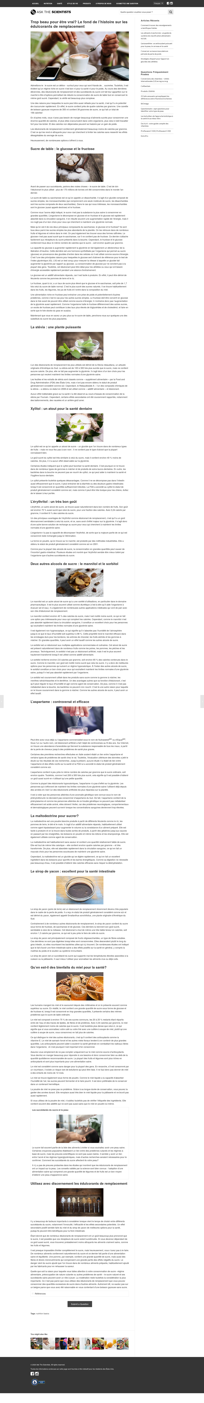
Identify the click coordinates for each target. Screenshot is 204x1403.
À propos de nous (103, 3)
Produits (87, 3)
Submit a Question (80, 1304)
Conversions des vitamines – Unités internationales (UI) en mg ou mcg (155, 80)
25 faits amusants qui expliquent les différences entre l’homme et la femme (156, 97)
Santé (59, 3)
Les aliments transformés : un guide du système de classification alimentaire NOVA (156, 36)
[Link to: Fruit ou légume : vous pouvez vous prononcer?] (98, 1344)
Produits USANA (148, 91)
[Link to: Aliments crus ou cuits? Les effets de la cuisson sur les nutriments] (36, 1344)
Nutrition (48, 3)
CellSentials (145, 86)
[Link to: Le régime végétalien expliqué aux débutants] (123, 1344)
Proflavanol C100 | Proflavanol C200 (156, 131)
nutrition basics (42, 1313)
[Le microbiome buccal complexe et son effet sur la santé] (202, 701)
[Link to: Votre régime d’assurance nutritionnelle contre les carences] (86, 1344)
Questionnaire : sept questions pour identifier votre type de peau (155, 109)
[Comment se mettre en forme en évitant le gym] (2, 701)
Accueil (35, 3)
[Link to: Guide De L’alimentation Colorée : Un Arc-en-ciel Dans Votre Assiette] (73, 1344)
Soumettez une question (127, 3)
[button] (158, 3)
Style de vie (72, 3)
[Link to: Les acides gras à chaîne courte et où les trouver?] (61, 1344)
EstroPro (144, 136)
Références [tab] (40, 1293)
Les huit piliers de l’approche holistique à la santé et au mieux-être (157, 117)
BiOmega (145, 103)
